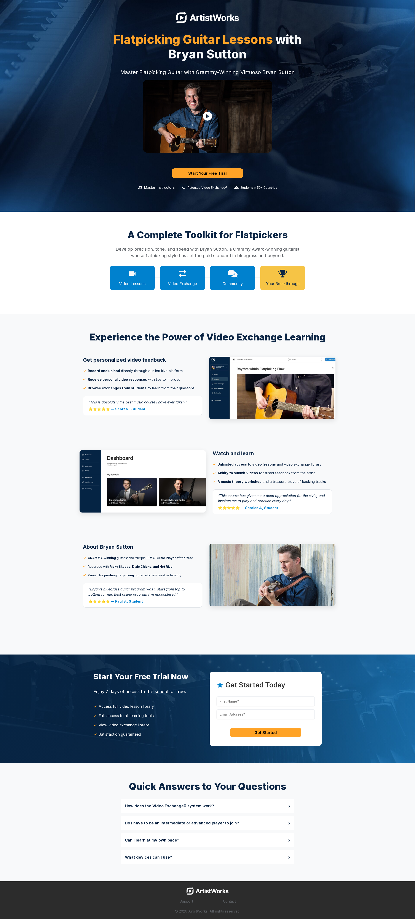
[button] (207, 116)
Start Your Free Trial (207, 173)
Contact (229, 901)
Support (186, 901)
